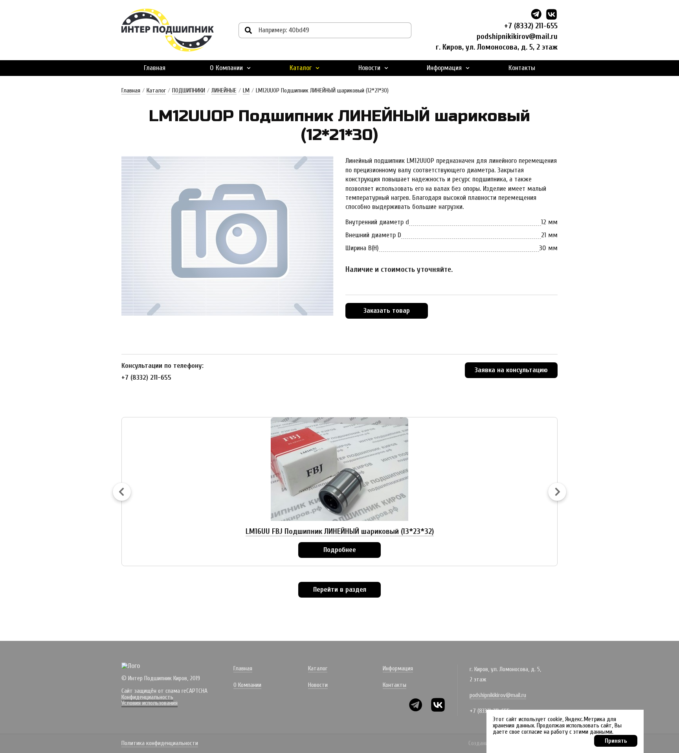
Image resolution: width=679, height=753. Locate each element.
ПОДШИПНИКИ (188, 90)
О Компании (226, 68)
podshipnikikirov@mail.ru (517, 36)
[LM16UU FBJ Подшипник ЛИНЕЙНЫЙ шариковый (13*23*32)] (339, 469)
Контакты (521, 68)
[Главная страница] (167, 30)
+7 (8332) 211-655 (531, 25)
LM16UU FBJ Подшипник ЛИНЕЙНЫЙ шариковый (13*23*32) (340, 531)
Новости (369, 68)
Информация (444, 68)
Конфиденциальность (147, 697)
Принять (616, 740)
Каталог (301, 68)
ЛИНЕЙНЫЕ (224, 90)
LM (246, 90)
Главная (154, 68)
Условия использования (149, 703)
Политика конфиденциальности (159, 743)
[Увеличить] (227, 236)
